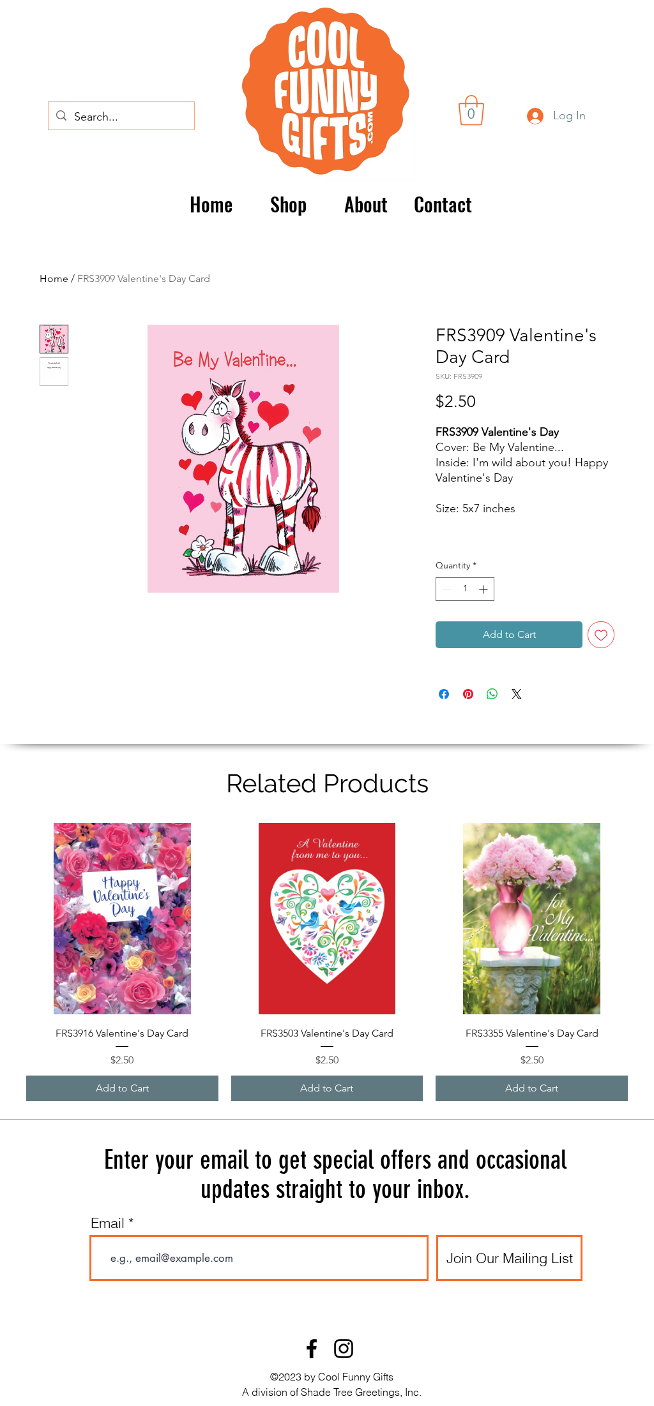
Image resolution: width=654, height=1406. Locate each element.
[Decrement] (445, 589)
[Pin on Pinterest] (468, 694)
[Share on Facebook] (444, 694)
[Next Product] (646, 918)
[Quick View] (122, 919)
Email (108, 1223)
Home (54, 278)
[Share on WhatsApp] (492, 694)
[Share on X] (516, 694)
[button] (471, 110)
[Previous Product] (7, 918)
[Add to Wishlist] (601, 634)
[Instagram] (343, 1348)
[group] (327, 962)
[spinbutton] (464, 589)
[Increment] (484, 589)
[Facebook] (311, 1348)
